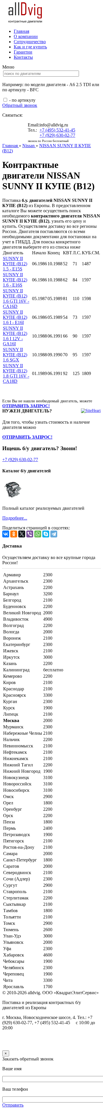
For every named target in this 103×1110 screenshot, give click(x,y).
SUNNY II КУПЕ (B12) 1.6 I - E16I (15, 317)
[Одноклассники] (13, 534)
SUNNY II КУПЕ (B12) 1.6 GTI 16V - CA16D (16, 298)
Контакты (23, 57)
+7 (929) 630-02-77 (57, 135)
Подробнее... (14, 518)
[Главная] (25, 21)
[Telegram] (53, 534)
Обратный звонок (19, 105)
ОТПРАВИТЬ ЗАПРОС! (26, 406)
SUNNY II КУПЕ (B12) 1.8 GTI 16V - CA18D (16, 373)
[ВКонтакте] (5, 534)
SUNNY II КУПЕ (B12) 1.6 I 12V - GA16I (15, 336)
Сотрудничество (30, 41)
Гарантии (23, 52)
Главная (21, 31)
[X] (21, 534)
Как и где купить (30, 46)
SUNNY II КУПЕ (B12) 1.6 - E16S (15, 279)
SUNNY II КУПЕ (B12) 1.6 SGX (15, 354)
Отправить (12, 1105)
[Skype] (45, 534)
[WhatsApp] (37, 534)
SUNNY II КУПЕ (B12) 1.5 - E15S (15, 263)
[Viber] (29, 534)
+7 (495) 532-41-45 (57, 130)
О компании (26, 36)
